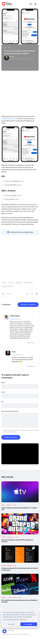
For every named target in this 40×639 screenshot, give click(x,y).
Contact (11, 630)
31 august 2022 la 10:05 (17, 355)
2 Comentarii (5, 305)
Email (3, 392)
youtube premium (28, 282)
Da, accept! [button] (28, 624)
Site (2, 401)
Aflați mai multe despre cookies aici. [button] (15, 619)
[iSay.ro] (7, 4)
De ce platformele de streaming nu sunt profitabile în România (19, 601)
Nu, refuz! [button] (11, 624)
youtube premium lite (7, 286)
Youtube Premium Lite (8, 119)
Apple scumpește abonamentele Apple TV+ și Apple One (19, 509)
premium (10, 282)
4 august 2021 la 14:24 (15, 319)
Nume (3, 382)
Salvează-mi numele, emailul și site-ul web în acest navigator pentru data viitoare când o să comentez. (20, 431)
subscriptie (18, 282)
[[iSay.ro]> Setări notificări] (4, 631)
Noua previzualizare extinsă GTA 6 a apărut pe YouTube (17, 541)
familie (3, 282)
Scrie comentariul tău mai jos (10, 411)
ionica (14, 352)
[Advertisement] (20, 92)
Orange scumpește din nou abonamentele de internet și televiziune (19, 569)
